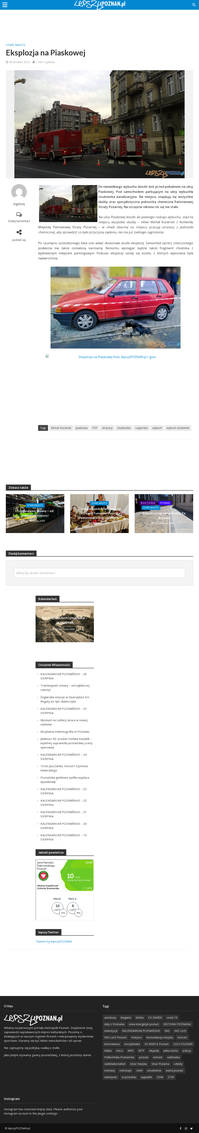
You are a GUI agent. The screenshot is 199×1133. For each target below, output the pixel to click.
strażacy (107, 428)
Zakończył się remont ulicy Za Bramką (163, 515)
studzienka (124, 428)
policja (187, 1050)
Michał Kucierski (61, 428)
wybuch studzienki (178, 428)
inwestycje (111, 1031)
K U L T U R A (148, 503)
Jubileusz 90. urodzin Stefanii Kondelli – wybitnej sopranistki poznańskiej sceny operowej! (66, 743)
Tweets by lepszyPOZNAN (54, 941)
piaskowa (82, 428)
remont (157, 1057)
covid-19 (172, 1017)
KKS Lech (180, 1031)
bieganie (126, 1017)
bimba (140, 1017)
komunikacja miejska (160, 1037)
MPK (131, 1050)
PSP (94, 428)
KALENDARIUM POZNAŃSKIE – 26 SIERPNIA (64, 620)
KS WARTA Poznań (157, 1044)
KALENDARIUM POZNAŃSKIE (141, 1031)
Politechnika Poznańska (119, 1057)
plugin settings (48, 1113)
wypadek (146, 1077)
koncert (182, 1037)
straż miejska (138, 1064)
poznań (143, 1057)
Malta (108, 1050)
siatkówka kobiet (115, 1064)
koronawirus (112, 1044)
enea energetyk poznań (144, 1024)
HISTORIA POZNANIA (177, 1024)
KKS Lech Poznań (115, 1037)
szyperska (141, 428)
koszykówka (132, 1044)
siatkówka (173, 1057)
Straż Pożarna (160, 1064)
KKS (167, 1031)
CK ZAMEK (155, 1017)
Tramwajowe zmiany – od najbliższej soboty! (35, 513)
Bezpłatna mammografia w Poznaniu (64, 731)
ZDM (160, 1077)
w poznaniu (129, 1077)
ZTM (171, 1077)
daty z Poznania (114, 1024)
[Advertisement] (99, 22)
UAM (139, 1070)
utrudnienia (154, 1070)
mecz (119, 1050)
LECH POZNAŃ (183, 1044)
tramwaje (126, 1070)
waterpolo (110, 1077)
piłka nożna (171, 1050)
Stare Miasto (15, 45)
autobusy (110, 1017)
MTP (141, 1050)
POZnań (165, 503)
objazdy (154, 1050)
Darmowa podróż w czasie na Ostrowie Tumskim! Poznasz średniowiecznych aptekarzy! (99, 513)
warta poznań (174, 1070)
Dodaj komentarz (19, 221)
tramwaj (109, 1070)
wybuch (157, 428)
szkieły (178, 1064)
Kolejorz (136, 1037)
